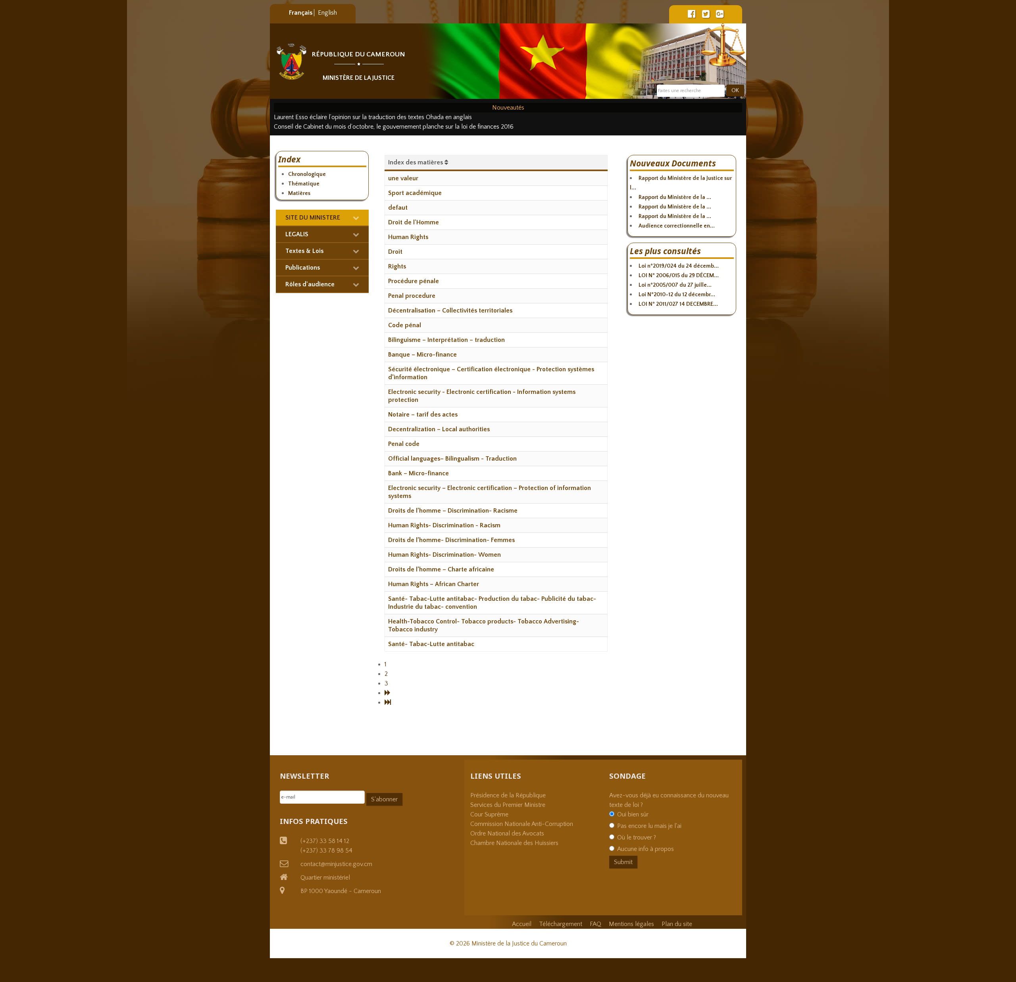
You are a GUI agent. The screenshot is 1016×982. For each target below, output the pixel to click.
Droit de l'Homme (413, 222)
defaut (398, 207)
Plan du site (677, 924)
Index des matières (416, 162)
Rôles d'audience (310, 284)
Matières (299, 193)
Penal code (403, 444)
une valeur (403, 178)
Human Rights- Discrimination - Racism (444, 525)
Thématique (303, 184)
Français (301, 12)
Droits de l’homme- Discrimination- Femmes (451, 540)
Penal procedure (411, 295)
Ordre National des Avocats (507, 833)
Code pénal (404, 325)
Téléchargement (560, 924)
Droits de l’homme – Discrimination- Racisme (453, 510)
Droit (395, 251)
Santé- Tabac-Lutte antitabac (431, 644)
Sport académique (415, 193)
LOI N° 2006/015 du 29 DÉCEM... (679, 275)
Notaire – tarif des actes (423, 414)
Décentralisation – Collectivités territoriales (450, 310)
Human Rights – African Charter (433, 584)
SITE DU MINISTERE (312, 217)
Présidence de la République (508, 795)
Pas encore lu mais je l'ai (649, 826)
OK (735, 90)
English (327, 12)
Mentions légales (631, 924)
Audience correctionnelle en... (677, 226)
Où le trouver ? (636, 837)
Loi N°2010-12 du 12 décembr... (677, 294)
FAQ (595, 924)
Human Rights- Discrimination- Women (444, 554)
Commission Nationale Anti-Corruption (521, 824)
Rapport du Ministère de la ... (675, 197)
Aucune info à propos (645, 849)
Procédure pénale (413, 281)
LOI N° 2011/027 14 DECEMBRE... (678, 304)
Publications (302, 267)
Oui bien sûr (632, 814)
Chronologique (307, 174)
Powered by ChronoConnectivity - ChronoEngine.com (456, 721)
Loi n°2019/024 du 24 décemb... (679, 266)
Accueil (521, 924)
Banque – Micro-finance (422, 354)
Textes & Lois (304, 251)
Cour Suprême (489, 814)
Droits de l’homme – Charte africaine (441, 569)
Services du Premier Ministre (507, 804)
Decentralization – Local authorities (439, 429)
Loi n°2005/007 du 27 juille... (675, 285)
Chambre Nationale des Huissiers (514, 843)
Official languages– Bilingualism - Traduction (452, 458)
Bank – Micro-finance (418, 473)
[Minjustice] (291, 62)
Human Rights (408, 237)
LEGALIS (296, 234)
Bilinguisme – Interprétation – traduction (446, 339)
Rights (397, 266)
